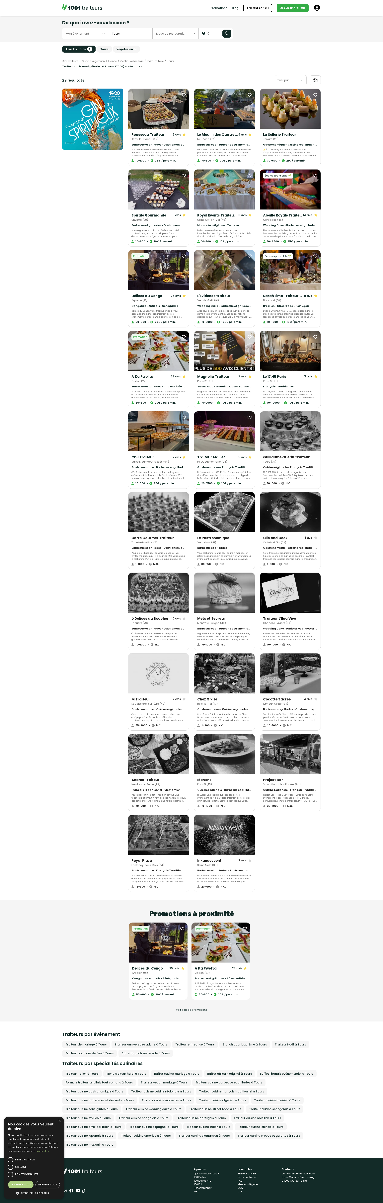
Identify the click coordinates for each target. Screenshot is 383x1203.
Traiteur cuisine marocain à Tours (166, 1100)
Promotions (218, 8)
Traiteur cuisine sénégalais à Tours (274, 1109)
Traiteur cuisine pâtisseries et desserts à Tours (99, 1100)
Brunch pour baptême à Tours (245, 1044)
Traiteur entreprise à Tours (195, 1044)
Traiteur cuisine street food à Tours (215, 1109)
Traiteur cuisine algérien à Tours (222, 1100)
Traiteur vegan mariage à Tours (164, 1082)
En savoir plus (41, 1151)
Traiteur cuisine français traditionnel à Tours (231, 1091)
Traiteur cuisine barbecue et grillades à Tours (228, 1082)
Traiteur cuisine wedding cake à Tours (153, 1109)
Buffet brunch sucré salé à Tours (146, 1053)
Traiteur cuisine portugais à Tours (201, 1118)
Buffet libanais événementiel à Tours (286, 1074)
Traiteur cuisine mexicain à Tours (89, 1145)
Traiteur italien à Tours (82, 1074)
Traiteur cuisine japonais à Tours (89, 1136)
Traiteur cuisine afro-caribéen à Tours (93, 1127)
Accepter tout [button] (21, 1184)
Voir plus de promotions (191, 1010)
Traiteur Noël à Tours (290, 1044)
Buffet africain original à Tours (229, 1074)
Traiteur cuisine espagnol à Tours (154, 1127)
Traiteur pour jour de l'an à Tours (89, 1053)
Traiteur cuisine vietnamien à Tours (204, 1136)
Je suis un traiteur (292, 8)
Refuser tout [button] (47, 1184)
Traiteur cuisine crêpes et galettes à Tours (269, 1136)
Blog (235, 8)
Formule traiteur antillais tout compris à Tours (99, 1082)
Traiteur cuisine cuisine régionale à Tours (161, 1091)
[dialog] (34, 1158)
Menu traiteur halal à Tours (126, 1074)
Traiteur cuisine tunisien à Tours (277, 1100)
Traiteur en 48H (258, 8)
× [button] (59, 1121)
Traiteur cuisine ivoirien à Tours (88, 1118)
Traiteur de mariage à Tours (86, 1044)
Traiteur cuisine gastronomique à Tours (94, 1091)
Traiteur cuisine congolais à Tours (143, 1118)
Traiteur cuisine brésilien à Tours (257, 1118)
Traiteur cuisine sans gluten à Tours (91, 1109)
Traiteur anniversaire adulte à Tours (141, 1044)
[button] (34, 1193)
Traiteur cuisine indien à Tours (208, 1127)
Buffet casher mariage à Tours (176, 1074)
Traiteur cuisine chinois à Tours (260, 1127)
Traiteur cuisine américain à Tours (146, 1136)
